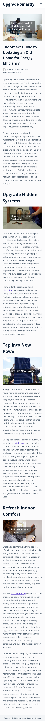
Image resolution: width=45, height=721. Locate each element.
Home (5, 72)
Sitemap (38, 718)
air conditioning (18, 593)
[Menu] (41, 4)
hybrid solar (19, 443)
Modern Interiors (14, 72)
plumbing (7, 290)
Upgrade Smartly (18, 4)
